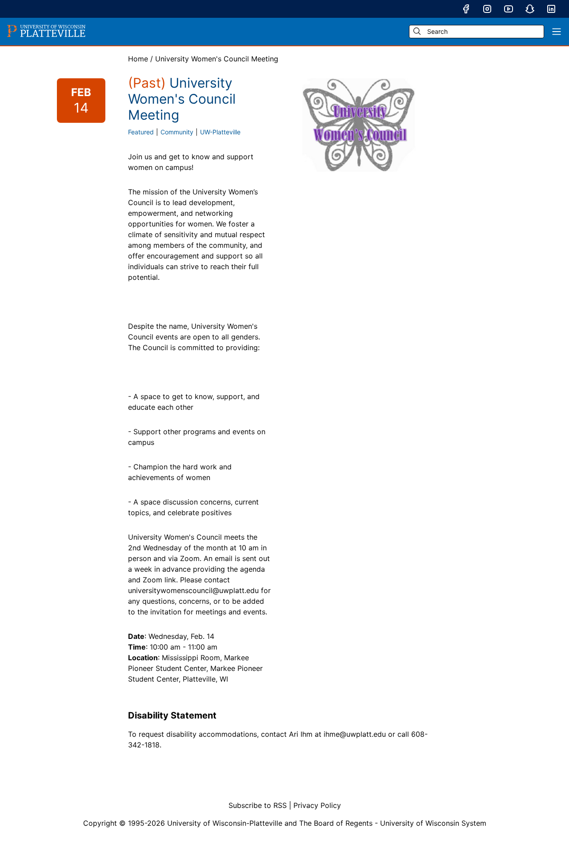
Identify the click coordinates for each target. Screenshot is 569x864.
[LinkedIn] (551, 9)
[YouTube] (508, 9)
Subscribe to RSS (257, 805)
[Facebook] (466, 9)
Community (176, 132)
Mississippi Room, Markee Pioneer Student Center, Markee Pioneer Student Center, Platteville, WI (195, 668)
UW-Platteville (220, 132)
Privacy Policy (317, 805)
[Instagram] (487, 9)
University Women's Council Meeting (216, 58)
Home (138, 58)
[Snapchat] (530, 9)
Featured (141, 132)
